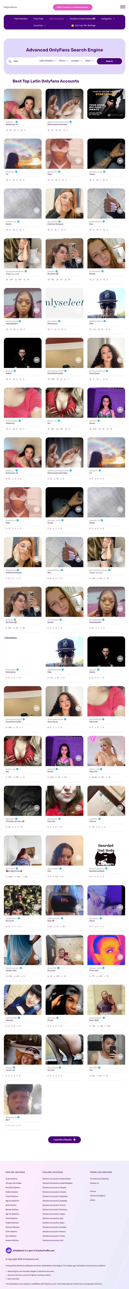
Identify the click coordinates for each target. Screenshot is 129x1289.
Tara (49, 871)
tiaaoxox (10, 172)
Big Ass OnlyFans (12, 1201)
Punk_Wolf (93, 970)
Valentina (9, 1020)
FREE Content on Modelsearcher (73, 7)
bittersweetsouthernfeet (59, 122)
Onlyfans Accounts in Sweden (54, 1227)
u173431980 (12, 1018)
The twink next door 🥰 (15, 821)
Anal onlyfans (11, 1205)
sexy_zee (53, 421)
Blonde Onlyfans (12, 1210)
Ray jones (51, 970)
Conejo (92, 174)
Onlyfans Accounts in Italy (53, 1218)
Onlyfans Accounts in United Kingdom (57, 1183)
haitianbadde (12, 321)
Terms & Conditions (97, 1196)
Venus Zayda (94, 373)
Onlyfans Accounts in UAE (53, 1240)
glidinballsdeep (97, 321)
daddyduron (12, 918)
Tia (7, 174)
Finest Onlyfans (12, 1196)
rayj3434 (52, 968)
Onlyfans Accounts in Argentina (55, 1196)
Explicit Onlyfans (12, 1223)
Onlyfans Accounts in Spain (53, 1223)
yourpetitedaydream (15, 271)
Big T (8, 1120)
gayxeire (10, 819)
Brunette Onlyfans (13, 1188)
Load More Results (63, 1139)
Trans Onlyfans (12, 1218)
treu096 (94, 1068)
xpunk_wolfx (96, 968)
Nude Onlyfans (11, 1179)
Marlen (92, 921)
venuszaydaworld (98, 371)
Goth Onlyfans (11, 1232)
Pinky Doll (93, 772)
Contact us (94, 1183)
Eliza (91, 224)
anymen (52, 1018)
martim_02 (11, 222)
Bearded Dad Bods (96, 871)
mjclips (52, 271)
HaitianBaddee (12, 324)
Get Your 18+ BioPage (85, 25)
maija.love (53, 172)
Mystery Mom (11, 970)
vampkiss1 (53, 321)
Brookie (92, 274)
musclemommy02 (56, 371)
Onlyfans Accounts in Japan (54, 1214)
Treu (91, 1070)
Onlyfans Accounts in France (54, 1205)
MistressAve (52, 324)
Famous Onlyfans (13, 1227)
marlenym (95, 918)
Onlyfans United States (81, 18)
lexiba (9, 1068)
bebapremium (54, 918)
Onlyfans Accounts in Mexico (54, 1232)
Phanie (50, 1020)
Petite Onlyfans (12, 1192)
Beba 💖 (50, 921)
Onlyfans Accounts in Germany (55, 1210)
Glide (91, 324)
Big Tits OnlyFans (12, 1214)
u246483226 (12, 421)
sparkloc (94, 819)
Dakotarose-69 (12, 124)
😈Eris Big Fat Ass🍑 (14, 871)
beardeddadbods (97, 869)
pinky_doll (95, 769)
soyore (10, 371)
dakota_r (11, 122)
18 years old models (13, 1183)
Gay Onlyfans (11, 1236)
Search (109, 61)
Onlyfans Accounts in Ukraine (54, 1192)
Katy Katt (51, 821)
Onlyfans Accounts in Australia (55, 1201)
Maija (49, 174)
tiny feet (50, 1070)
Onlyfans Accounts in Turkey (54, 1236)
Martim (8, 224)
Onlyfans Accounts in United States (57, 1179)
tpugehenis (11, 1117)
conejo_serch (96, 172)
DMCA (92, 1200)
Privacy (93, 1191)
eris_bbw (11, 869)
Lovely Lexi (10, 1070)
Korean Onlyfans (12, 1240)
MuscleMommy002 (55, 373)
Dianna (92, 423)
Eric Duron (10, 921)
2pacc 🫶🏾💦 (94, 1020)
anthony (92, 821)
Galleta (8, 373)
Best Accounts (56, 18)
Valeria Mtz (10, 423)
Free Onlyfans (20, 18)
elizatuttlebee (96, 222)
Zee (49, 423)
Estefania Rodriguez (55, 224)
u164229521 (96, 271)
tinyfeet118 (53, 1068)
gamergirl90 (54, 869)
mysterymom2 (13, 968)
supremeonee (96, 1018)
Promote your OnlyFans (99, 1179)
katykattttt (53, 819)
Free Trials (38, 18)
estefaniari (53, 222)
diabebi (94, 421)
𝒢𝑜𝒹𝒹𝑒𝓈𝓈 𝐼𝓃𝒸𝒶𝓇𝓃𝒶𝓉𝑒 (12, 274)
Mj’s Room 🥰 (52, 274)
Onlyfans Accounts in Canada (54, 1188)
